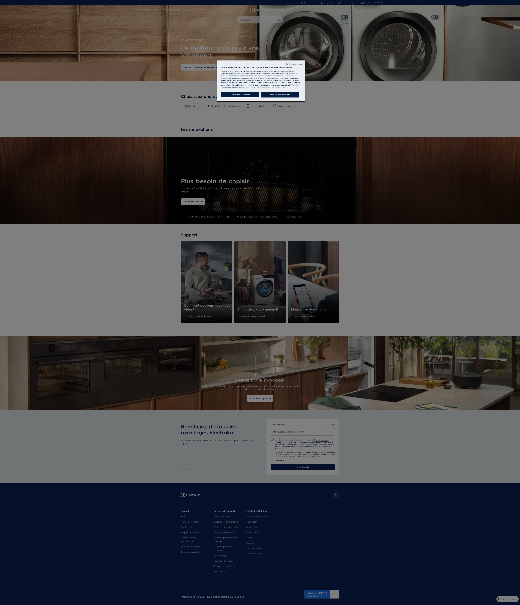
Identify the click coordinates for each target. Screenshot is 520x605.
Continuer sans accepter (294, 64)
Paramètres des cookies (240, 95)
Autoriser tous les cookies (280, 95)
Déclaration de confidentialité (274, 87)
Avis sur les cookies (249, 87)
